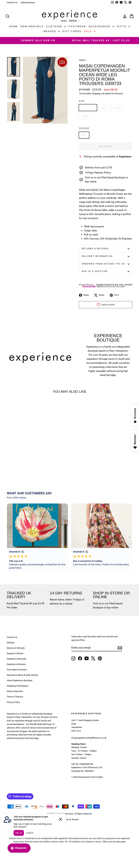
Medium (118, 107)
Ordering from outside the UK (103, 264)
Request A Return (15, 653)
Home (13, 26)
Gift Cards (71, 31)
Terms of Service (15, 696)
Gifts (122, 26)
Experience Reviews (16, 664)
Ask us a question (95, 271)
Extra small (88, 107)
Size (82, 101)
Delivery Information (97, 256)
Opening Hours (28, 2)
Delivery (10, 642)
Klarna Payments (15, 691)
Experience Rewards (16, 659)
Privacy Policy (13, 702)
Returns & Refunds (95, 248)
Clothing (54, 26)
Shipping (96, 93)
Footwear (77, 26)
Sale (88, 31)
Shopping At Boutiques (17, 686)
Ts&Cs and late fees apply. (114, 841)
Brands (50, 31)
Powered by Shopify (70, 819)
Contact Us (12, 2)
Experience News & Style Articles (22, 675)
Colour (84, 128)
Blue (84, 135)
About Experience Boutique (19, 680)
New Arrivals (32, 26)
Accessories (100, 26)
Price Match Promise (17, 669)
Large (85, 116)
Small (104, 107)
